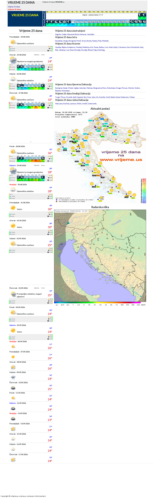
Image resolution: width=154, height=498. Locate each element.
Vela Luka (59, 103)
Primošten (66, 91)
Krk (91, 47)
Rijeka (64, 47)
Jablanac (62, 50)
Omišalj (79, 47)
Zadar (65, 88)
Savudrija (58, 41)
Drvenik (69, 97)
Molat (70, 88)
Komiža (102, 97)
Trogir (57, 97)
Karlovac (83, 34)
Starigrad (58, 88)
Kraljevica (71, 47)
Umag (65, 41)
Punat (96, 47)
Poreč (78, 41)
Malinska (86, 47)
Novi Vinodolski (133, 47)
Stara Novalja (75, 50)
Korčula (66, 103)
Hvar (89, 97)
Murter (131, 88)
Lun (68, 50)
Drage (118, 88)
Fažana (94, 41)
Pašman (90, 88)
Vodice (137, 88)
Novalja (84, 50)
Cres (106, 47)
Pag (95, 50)
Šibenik (58, 91)
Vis (97, 97)
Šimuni (90, 50)
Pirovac (125, 88)
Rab (56, 50)
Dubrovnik (92, 103)
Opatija (58, 47)
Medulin (105, 41)
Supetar (80, 97)
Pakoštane (111, 88)
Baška (101, 47)
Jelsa (93, 97)
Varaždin (90, 34)
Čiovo (63, 97)
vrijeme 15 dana (14, 7)
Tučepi (131, 97)
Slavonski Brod (73, 34)
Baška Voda (115, 97)
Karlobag (101, 50)
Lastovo (73, 103)
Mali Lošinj (113, 47)
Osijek (64, 34)
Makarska (125, 97)
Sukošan (82, 88)
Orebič (84, 103)
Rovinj (88, 41)
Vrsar (84, 41)
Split (74, 97)
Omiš (108, 97)
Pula (99, 41)
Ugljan (76, 88)
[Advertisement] (31, 124)
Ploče (79, 103)
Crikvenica (122, 47)
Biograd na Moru (100, 88)
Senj (141, 47)
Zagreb (58, 34)
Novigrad (72, 41)
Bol (85, 97)
